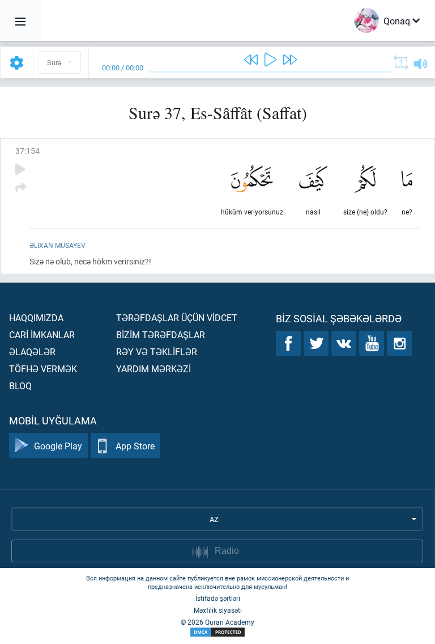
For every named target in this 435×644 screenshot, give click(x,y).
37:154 (27, 150)
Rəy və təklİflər (156, 351)
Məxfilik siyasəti (218, 609)
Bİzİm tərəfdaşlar (160, 334)
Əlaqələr (32, 351)
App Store (135, 446)
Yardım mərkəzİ (153, 368)
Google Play (58, 446)
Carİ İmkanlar (42, 334)
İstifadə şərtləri (217, 598)
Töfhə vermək (43, 368)
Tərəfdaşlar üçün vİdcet (176, 317)
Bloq (20, 386)
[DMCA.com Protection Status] (217, 632)
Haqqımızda (36, 317)
